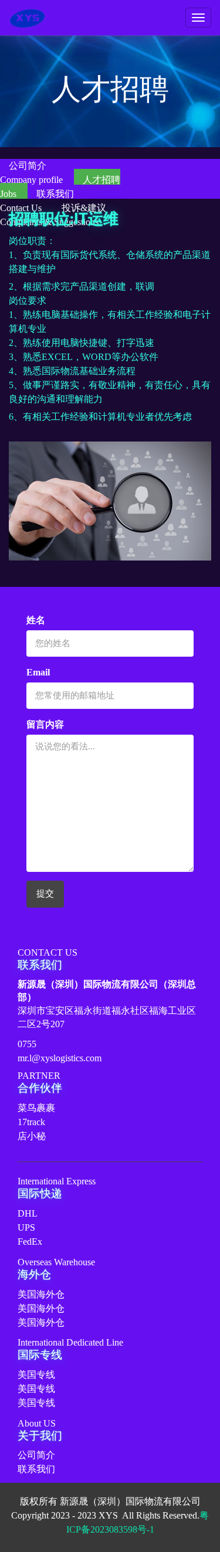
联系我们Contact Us (37, 201)
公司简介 (36, 1455)
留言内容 (45, 724)
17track (31, 1122)
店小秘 (32, 1136)
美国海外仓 (41, 1294)
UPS (26, 1227)
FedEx (30, 1242)
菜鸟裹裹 (36, 1108)
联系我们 (36, 1469)
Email (38, 672)
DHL (28, 1213)
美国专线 (36, 1375)
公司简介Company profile (32, 173)
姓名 (35, 620)
